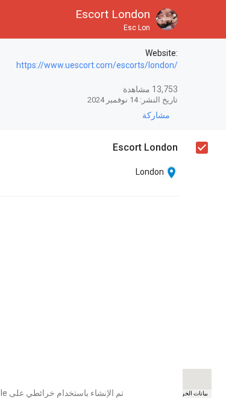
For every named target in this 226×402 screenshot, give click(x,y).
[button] (206, 19)
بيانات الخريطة (190, 393)
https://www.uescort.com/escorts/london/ (97, 65)
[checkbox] (201, 55)
